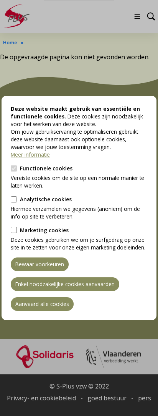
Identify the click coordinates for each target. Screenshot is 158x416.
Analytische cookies (46, 199)
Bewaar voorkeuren (39, 264)
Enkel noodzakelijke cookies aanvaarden (65, 284)
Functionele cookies (46, 168)
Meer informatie (30, 154)
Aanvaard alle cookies (42, 304)
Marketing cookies (44, 230)
